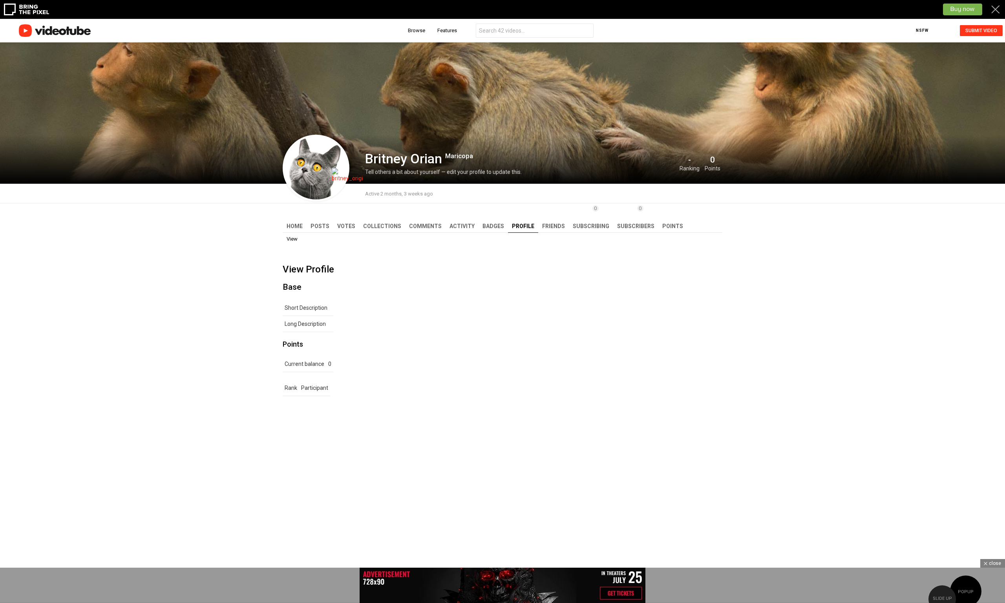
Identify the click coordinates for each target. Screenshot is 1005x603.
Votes (346, 226)
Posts (320, 226)
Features (447, 30)
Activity (462, 226)
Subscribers (635, 217)
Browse (416, 30)
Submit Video (981, 30)
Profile (523, 226)
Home (295, 226)
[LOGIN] (947, 30)
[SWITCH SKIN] (935, 30)
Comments (425, 226)
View (292, 239)
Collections (382, 226)
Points (672, 226)
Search (586, 32)
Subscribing (591, 217)
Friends (553, 226)
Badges (493, 226)
